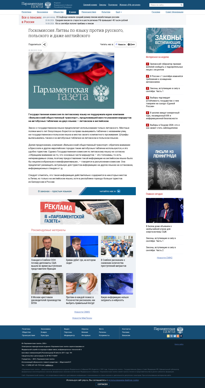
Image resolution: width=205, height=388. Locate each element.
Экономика (42, 12)
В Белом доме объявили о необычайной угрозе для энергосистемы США (159, 229)
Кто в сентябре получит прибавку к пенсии (69, 23)
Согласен (103, 384)
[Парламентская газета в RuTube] (181, 336)
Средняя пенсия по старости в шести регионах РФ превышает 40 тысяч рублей (86, 20)
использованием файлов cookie (123, 380)
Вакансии (126, 335)
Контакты (126, 329)
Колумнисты (104, 335)
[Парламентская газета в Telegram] (174, 336)
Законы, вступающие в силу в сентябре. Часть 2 (161, 249)
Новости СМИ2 (82, 312)
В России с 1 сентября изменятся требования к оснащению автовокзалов (164, 79)
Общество (59, 12)
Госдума (156, 12)
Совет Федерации (174, 12)
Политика (26, 12)
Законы (102, 5)
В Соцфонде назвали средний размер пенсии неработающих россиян (81, 17)
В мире (72, 12)
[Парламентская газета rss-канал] (168, 336)
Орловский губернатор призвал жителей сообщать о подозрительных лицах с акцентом (164, 66)
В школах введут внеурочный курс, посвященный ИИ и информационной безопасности (162, 115)
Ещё (118, 12)
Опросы (85, 329)
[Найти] (181, 5)
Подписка (112, 5)
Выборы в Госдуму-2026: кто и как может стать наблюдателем (163, 126)
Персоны (68, 332)
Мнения (85, 332)
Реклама (125, 332)
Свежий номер (90, 5)
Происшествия (89, 12)
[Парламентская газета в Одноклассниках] (178, 336)
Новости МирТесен (82, 318)
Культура (106, 12)
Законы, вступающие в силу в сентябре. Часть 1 (163, 90)
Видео (66, 329)
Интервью (86, 335)
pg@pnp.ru (49, 365)
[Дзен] (131, 44)
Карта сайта (179, 344)
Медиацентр (69, 335)
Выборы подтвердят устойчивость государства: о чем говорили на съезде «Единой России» (162, 101)
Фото (101, 329)
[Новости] (121, 44)
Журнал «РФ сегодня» (130, 5)
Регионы (102, 332)
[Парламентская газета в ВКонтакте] (171, 336)
